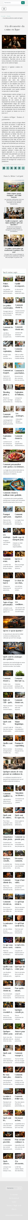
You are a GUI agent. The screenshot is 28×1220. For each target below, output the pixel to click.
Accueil (3, 16)
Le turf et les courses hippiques (19, 947)
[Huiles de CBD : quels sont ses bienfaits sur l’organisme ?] (8, 694)
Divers (8, 16)
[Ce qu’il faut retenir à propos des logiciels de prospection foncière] (20, 896)
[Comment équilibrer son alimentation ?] (8, 788)
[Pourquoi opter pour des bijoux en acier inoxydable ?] (8, 509)
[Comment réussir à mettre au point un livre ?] (8, 673)
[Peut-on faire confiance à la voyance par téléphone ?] (20, 1134)
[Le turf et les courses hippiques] (20, 939)
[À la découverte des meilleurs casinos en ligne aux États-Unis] (20, 1156)
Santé (14, 1202)
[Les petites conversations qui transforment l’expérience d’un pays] (14, 240)
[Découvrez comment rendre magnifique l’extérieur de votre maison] (20, 853)
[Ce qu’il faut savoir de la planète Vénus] (20, 918)
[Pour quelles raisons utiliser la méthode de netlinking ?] (20, 983)
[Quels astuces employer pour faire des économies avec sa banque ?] (8, 1156)
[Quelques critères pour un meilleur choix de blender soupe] (8, 1026)
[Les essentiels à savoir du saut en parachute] (8, 1004)
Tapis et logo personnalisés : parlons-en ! (8, 604)
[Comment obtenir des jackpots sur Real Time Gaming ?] (8, 875)
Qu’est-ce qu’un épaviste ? (13, 631)
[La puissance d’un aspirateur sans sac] (8, 918)
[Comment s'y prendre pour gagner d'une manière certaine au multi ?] (20, 831)
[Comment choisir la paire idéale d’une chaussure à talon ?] (20, 1069)
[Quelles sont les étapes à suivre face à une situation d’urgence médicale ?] (8, 961)
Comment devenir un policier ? (7, 904)
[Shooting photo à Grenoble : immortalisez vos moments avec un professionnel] (8, 387)
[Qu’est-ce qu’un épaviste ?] (14, 622)
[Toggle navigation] (4, 8)
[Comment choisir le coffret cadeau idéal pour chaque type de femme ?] (20, 343)
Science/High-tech (14, 1205)
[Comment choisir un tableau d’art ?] (8, 983)
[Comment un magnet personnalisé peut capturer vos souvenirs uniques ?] (8, 365)
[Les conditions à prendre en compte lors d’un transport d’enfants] (20, 597)
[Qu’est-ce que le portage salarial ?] (20, 553)
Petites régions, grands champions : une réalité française (14, 195)
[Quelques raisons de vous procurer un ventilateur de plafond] (14, 763)
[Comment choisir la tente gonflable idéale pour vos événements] (20, 430)
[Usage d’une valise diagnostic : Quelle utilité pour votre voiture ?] (20, 875)
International (14, 1198)
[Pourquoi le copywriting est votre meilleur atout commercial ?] (20, 738)
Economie (14, 1194)
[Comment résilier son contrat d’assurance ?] (20, 1091)
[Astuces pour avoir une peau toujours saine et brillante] (20, 1026)
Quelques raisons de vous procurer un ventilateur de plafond (13, 774)
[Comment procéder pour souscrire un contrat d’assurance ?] (8, 1134)
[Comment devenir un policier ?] (8, 896)
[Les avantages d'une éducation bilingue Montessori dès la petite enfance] (20, 408)
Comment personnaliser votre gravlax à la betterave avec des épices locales (13, 466)
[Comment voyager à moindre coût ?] (20, 1048)
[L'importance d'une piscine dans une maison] (8, 831)
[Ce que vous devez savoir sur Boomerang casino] (8, 939)
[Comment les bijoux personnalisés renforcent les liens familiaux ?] (8, 322)
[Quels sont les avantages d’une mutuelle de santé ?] (8, 1112)
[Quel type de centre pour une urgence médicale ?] (20, 961)
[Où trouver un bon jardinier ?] (20, 1112)
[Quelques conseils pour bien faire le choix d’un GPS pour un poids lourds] (20, 1004)
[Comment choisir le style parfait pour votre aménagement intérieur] (8, 409)
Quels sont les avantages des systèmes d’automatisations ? (12, 659)
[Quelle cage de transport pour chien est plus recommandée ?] (19, 531)
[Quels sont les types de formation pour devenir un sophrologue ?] (20, 810)
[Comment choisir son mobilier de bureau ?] (20, 694)
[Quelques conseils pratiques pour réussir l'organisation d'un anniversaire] (8, 853)
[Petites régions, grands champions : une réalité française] (14, 185)
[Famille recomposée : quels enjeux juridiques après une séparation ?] (14, 213)
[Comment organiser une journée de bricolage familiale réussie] (20, 509)
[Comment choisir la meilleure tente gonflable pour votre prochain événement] (14, 484)
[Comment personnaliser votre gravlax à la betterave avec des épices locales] (14, 455)
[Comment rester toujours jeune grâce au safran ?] (8, 553)
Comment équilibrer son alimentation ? (8, 796)
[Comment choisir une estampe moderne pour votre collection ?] (20, 322)
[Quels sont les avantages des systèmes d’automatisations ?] (14, 648)
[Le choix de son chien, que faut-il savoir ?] (20, 575)
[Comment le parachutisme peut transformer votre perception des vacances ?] (20, 365)
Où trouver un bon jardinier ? (19, 1120)
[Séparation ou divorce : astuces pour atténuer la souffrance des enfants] (20, 788)
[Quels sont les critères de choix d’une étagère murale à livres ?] (8, 810)
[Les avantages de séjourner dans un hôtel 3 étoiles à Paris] (7, 530)
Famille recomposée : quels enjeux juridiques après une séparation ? (14, 222)
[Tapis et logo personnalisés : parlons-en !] (8, 597)
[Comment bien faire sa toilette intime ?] (20, 673)
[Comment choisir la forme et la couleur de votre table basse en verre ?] (20, 300)
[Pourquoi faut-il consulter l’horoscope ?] (8, 575)
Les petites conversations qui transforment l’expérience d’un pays (14, 250)
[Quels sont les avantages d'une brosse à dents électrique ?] (8, 1048)
